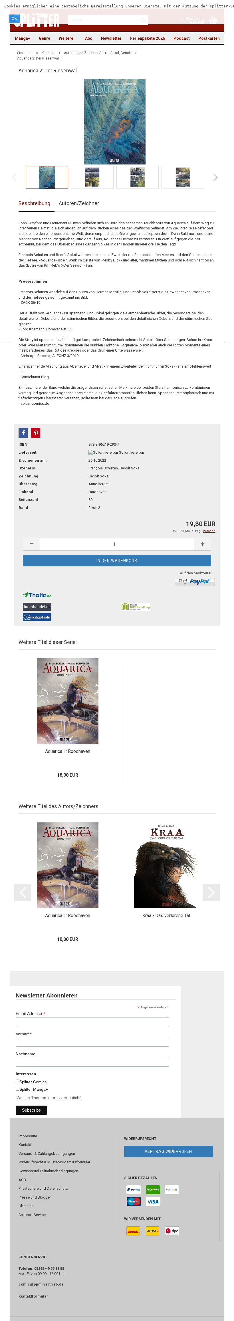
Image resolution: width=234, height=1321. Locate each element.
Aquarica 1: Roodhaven (67, 751)
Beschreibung (34, 203)
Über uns (26, 1206)
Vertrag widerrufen (168, 1151)
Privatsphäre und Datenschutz (43, 1188)
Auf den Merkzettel (195, 573)
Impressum (28, 1136)
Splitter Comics (33, 1082)
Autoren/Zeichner (79, 203)
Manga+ (22, 38)
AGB (22, 1180)
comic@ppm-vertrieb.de (41, 1284)
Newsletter (111, 38)
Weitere (66, 38)
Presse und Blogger (35, 1197)
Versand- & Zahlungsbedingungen (47, 1153)
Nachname (25, 1054)
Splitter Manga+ (33, 1089)
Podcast (182, 38)
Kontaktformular (33, 1296)
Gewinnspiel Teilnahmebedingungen (48, 1171)
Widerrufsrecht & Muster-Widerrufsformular (54, 1162)
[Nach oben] (218, 1312)
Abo (88, 38)
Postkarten (209, 38)
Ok (14, 19)
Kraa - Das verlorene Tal (166, 915)
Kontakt (25, 1145)
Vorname (24, 1034)
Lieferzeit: (28, 452)
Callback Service (32, 1215)
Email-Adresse (30, 1013)
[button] (23, 433)
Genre (44, 38)
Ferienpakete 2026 (147, 38)
